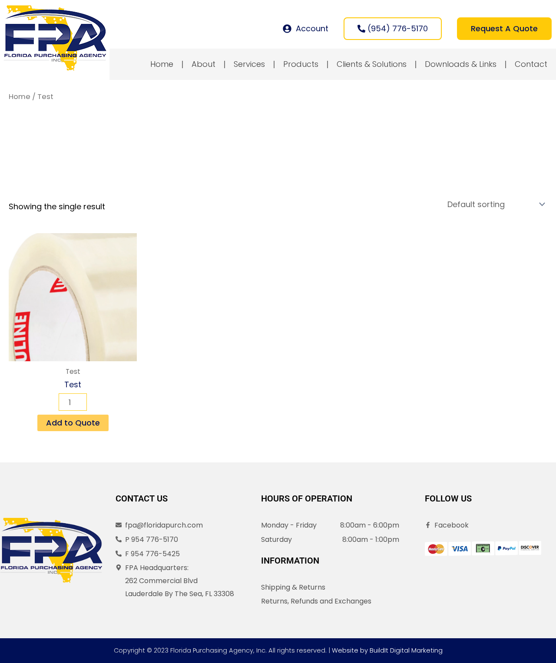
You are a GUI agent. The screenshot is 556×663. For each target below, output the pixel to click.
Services (249, 64)
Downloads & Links (460, 64)
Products (300, 64)
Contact (531, 64)
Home (161, 64)
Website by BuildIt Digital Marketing (387, 650)
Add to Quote (73, 422)
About (203, 64)
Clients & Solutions (372, 64)
